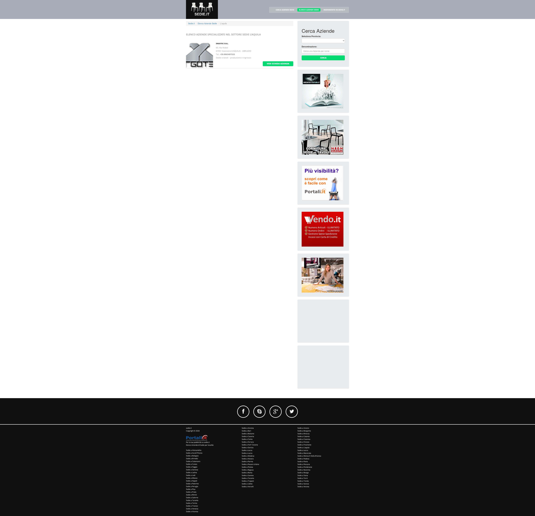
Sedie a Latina (191, 472)
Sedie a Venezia (192, 509)
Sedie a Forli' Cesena (250, 445)
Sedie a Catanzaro (193, 461)
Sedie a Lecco (302, 450)
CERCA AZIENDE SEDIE (285, 10)
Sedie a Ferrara (248, 442)
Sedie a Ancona (248, 428)
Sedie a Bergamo (304, 431)
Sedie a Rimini (191, 495)
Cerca (323, 57)
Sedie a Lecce (247, 450)
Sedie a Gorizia (247, 447)
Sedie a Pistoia (247, 467)
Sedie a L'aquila (303, 447)
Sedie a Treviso (192, 506)
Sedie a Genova (192, 469)
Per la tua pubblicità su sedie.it (198, 442)
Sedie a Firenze (303, 442)
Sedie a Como (247, 439)
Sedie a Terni (302, 478)
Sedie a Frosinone (304, 445)
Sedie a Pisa (190, 489)
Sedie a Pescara (303, 464)
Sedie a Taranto (192, 500)
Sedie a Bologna (192, 456)
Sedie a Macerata (304, 453)
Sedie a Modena (248, 456)
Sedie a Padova (303, 458)
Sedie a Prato (191, 492)
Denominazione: (309, 46)
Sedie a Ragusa (248, 470)
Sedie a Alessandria (193, 450)
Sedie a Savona (248, 475)
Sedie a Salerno (192, 497)
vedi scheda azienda (278, 63)
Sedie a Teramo (248, 478)
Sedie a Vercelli (248, 486)
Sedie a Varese (303, 484)
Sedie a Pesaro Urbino (250, 464)
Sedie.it (191, 23)
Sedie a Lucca (247, 453)
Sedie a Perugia (192, 486)
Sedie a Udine (247, 484)
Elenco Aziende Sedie (207, 23)
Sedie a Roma (247, 472)
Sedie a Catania (303, 436)
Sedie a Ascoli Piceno (194, 453)
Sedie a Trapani (248, 481)
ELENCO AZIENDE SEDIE (309, 10)
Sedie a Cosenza (303, 439)
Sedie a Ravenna (303, 470)
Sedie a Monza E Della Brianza (309, 456)
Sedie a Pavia (302, 461)
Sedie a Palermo (192, 483)
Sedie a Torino (191, 503)
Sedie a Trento (303, 481)
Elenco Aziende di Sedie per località (199, 445)
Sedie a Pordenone (304, 467)
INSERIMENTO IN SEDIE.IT (334, 10)
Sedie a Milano (191, 478)
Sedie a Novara (248, 458)
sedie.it (189, 428)
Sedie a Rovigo (303, 472)
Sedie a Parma (247, 461)
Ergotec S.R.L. (222, 43)
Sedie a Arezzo (303, 428)
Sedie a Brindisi (192, 458)
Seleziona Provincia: (311, 36)
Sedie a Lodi (190, 475)
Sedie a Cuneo (191, 464)
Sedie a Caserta (248, 436)
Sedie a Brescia (303, 433)
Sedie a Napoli (191, 481)
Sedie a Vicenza (192, 511)
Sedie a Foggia (191, 467)
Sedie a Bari (246, 431)
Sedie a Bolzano (248, 433)
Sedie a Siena (302, 475)
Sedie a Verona (303, 486)
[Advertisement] (322, 321)
